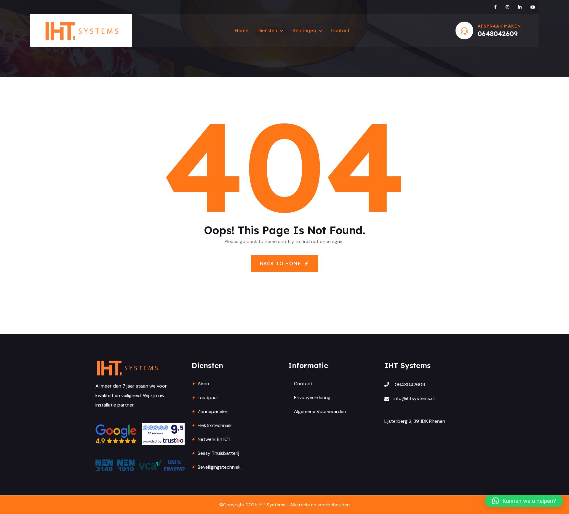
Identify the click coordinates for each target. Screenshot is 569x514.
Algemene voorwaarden (320, 411)
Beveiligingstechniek (219, 467)
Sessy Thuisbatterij (218, 453)
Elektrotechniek (215, 425)
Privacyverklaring (312, 397)
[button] (524, 501)
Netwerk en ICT (214, 439)
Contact (340, 30)
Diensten (267, 30)
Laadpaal (208, 397)
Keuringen (304, 30)
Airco (203, 383)
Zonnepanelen (213, 411)
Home (241, 30)
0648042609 (498, 34)
